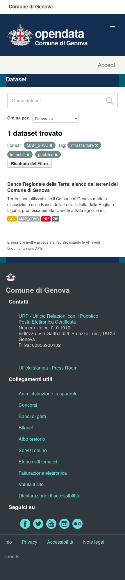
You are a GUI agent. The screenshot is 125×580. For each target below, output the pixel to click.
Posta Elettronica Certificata (47, 321)
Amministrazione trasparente (48, 393)
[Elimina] (51, 145)
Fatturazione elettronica (43, 473)
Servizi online (33, 450)
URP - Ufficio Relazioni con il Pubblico (58, 316)
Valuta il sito (31, 484)
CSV (12, 218)
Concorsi (28, 404)
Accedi (106, 65)
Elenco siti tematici (38, 461)
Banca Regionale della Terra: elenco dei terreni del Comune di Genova (62, 187)
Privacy (29, 541)
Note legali (94, 541)
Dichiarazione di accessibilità (49, 495)
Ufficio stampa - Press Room (48, 367)
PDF (45, 218)
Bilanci (26, 427)
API (88, 242)
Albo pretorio (32, 439)
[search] (109, 100)
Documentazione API (24, 248)
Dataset (16, 79)
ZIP (55, 218)
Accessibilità (60, 541)
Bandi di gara (32, 416)
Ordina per (17, 118)
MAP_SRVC (29, 218)
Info (8, 541)
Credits (11, 556)
